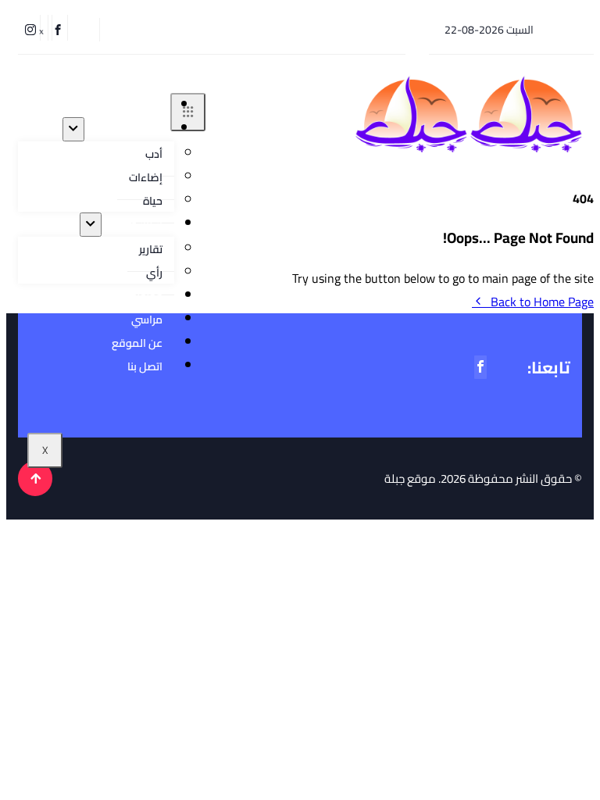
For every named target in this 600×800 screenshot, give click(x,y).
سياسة (146, 224)
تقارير (150, 249)
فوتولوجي (138, 296)
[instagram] (33, 28)
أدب (153, 154)
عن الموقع (137, 343)
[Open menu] (73, 129)
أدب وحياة (136, 129)
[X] (43, 28)
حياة (152, 201)
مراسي (146, 319)
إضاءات (145, 177)
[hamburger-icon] (187, 112)
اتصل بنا (144, 366)
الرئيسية (141, 105)
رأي (154, 272)
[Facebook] (60, 28)
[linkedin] (20, 28)
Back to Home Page (542, 301)
